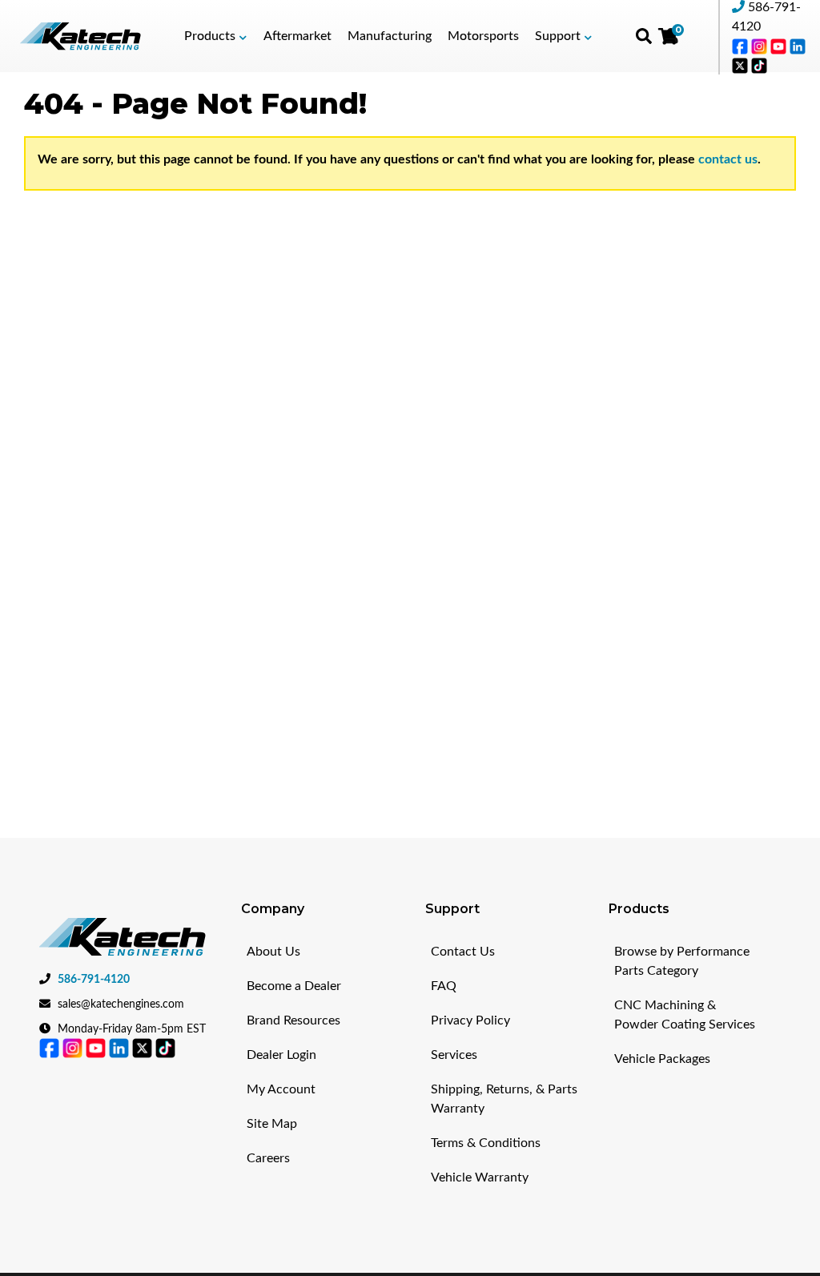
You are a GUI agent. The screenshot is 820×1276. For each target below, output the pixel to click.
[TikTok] (759, 64)
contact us (728, 159)
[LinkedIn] (798, 45)
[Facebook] (741, 45)
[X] (741, 64)
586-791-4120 (94, 979)
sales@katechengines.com (121, 1004)
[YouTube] (780, 45)
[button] (215, 36)
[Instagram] (760, 45)
